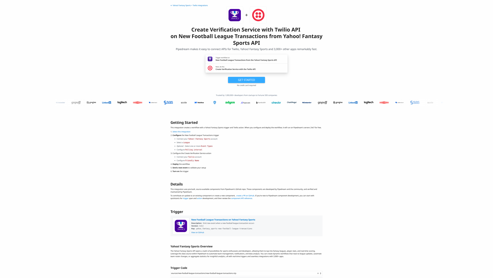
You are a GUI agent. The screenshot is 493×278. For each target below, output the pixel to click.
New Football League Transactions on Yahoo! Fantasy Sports (223, 219)
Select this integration (181, 132)
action (199, 198)
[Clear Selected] (318, 273)
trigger (185, 198)
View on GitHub (197, 232)
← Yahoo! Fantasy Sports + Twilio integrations (189, 5)
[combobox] (246, 273)
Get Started (246, 80)
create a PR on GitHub (245, 195)
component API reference (241, 198)
